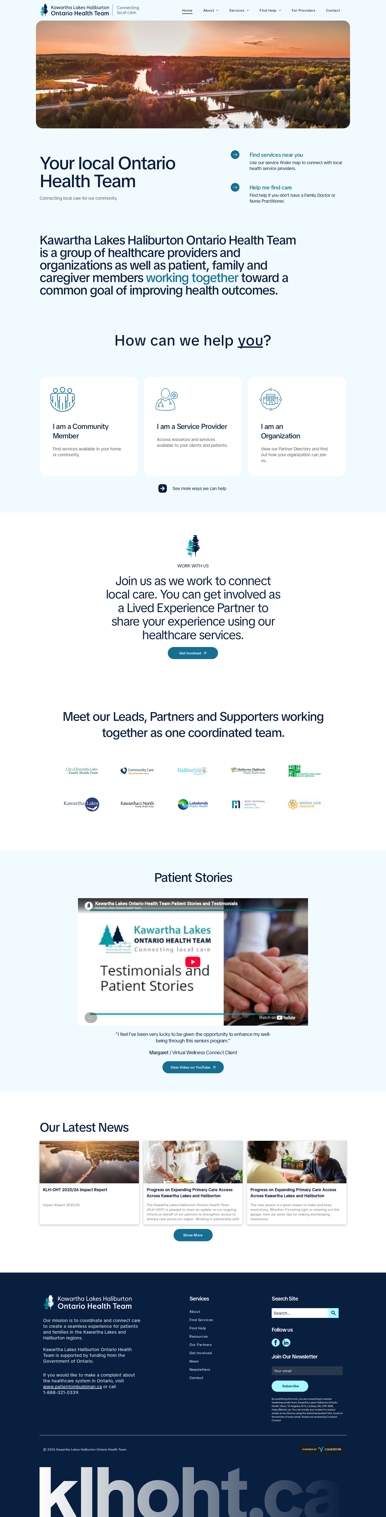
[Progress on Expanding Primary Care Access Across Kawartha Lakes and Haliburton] (296, 1162)
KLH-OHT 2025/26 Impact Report (75, 1189)
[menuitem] (188, 10)
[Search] (334, 1313)
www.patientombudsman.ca (72, 1387)
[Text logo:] (81, 770)
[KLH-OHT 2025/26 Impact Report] (89, 1162)
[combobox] (300, 1313)
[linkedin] (286, 1343)
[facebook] (276, 1343)
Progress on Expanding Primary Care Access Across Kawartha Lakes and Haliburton (190, 1192)
